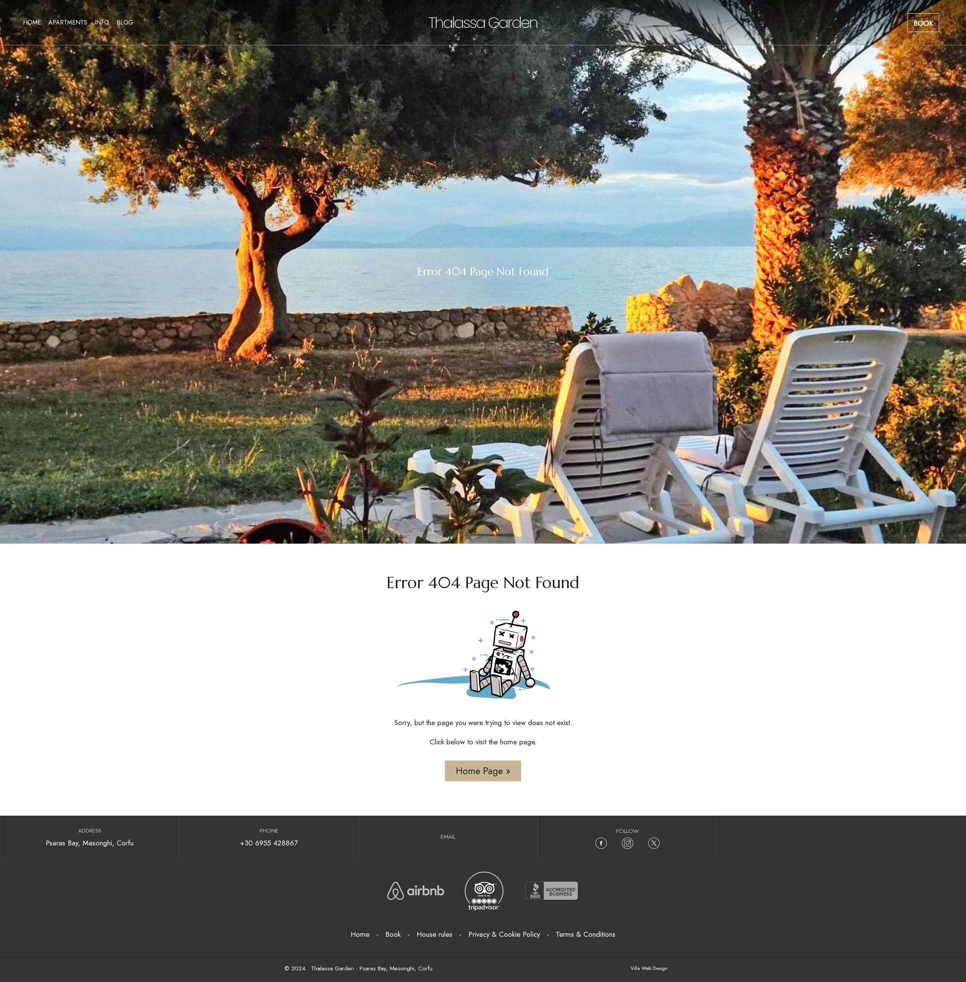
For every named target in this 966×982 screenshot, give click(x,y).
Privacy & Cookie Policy (504, 934)
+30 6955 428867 (269, 843)
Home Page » (483, 771)
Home (32, 22)
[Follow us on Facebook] (601, 843)
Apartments (67, 22)
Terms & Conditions (585, 934)
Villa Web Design (649, 968)
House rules (434, 934)
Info (102, 22)
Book (923, 23)
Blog (125, 22)
